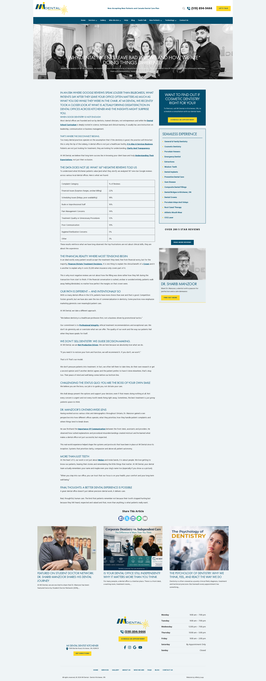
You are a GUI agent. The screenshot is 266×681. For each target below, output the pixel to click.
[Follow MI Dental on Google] (134, 648)
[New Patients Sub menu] (161, 20)
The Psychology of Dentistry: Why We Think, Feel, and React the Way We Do (197, 575)
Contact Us (184, 20)
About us (126, 670)
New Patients (154, 20)
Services (92, 20)
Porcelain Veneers (172, 151)
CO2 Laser (168, 217)
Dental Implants (171, 172)
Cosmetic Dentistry (172, 146)
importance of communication (91, 429)
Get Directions (82, 653)
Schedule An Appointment (182, 119)
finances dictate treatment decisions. (85, 264)
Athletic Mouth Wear (173, 212)
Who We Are (114, 20)
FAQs (126, 20)
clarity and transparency (138, 148)
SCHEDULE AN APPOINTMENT (133, 639)
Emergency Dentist (172, 157)
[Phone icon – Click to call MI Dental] (133, 623)
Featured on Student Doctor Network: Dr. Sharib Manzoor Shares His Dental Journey (65, 577)
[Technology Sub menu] (175, 20)
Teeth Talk (142, 20)
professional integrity (89, 325)
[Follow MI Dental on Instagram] (129, 648)
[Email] (145, 518)
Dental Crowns (170, 197)
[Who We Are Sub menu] (120, 20)
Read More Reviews (182, 242)
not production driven (88, 345)
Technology (169, 20)
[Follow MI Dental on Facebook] (125, 648)
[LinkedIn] (133, 518)
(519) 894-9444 (135, 631)
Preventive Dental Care (174, 177)
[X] (127, 518)
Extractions (169, 162)
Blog (133, 20)
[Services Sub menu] (96, 20)
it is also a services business (140, 144)
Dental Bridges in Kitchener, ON (177, 192)
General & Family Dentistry (175, 141)
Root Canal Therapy (172, 207)
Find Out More (170, 297)
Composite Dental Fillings (175, 187)
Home (83, 20)
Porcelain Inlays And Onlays (176, 202)
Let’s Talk (223, 8)
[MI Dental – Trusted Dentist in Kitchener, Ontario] (60, 8)
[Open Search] (184, 8)
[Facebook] (121, 518)
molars (101, 460)
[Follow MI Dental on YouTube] (140, 648)
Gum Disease (170, 182)
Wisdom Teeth (170, 167)
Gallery (103, 20)
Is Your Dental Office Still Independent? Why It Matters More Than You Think (132, 575)
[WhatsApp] (139, 518)
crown (146, 264)
